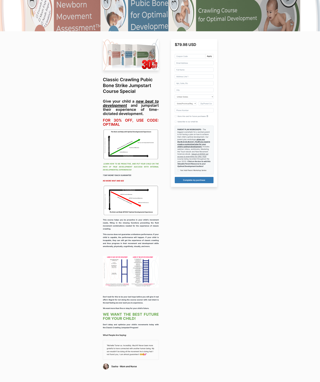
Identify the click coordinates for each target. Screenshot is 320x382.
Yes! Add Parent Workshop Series (193, 170)
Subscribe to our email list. (188, 122)
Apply (209, 56)
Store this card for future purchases (193, 116)
